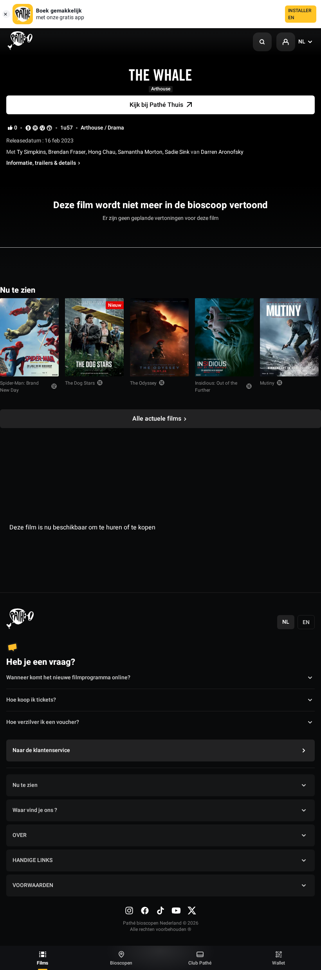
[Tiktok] (160, 910)
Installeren (300, 14)
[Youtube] (176, 910)
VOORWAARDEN (33, 885)
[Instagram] (129, 910)
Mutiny (267, 383)
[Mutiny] (289, 337)
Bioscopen (121, 962)
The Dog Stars (80, 383)
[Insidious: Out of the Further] (224, 337)
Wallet (278, 962)
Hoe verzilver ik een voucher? (42, 722)
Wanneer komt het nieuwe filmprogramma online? (68, 677)
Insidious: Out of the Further (216, 387)
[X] (192, 910)
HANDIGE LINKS (32, 860)
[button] (262, 41)
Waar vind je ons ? (35, 810)
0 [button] (15, 128)
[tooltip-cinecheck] (35, 128)
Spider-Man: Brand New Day (19, 387)
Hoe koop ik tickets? (31, 700)
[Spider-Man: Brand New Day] (29, 337)
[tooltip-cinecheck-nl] (28, 128)
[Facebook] (145, 910)
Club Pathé (199, 962)
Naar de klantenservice (41, 750)
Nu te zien (25, 785)
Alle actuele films (156, 418)
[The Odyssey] (159, 337)
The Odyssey (143, 383)
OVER (20, 835)
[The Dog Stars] (94, 337)
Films (42, 962)
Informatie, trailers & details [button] (41, 163)
